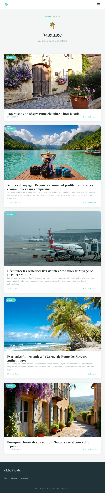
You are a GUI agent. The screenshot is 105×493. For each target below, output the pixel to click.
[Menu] (98, 4)
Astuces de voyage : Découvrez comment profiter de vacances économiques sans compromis (50, 187)
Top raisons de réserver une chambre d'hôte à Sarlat (44, 114)
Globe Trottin (12, 470)
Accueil (48, 16)
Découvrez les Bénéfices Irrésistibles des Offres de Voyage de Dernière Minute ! (50, 273)
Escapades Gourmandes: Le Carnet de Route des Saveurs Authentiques (47, 358)
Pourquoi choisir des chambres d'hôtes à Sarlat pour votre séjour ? (48, 444)
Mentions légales (11, 478)
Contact (24, 478)
